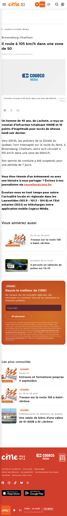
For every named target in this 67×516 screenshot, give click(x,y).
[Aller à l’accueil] (16, 5)
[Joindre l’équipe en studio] (48, 4)
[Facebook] (5, 110)
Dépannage (39, 469)
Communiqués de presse (46, 472)
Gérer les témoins (10, 472)
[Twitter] (11, 110)
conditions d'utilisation (45, 338)
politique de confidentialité (15, 338)
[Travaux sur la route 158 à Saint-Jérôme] (16, 240)
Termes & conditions (11, 469)
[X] (27, 482)
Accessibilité (27, 472)
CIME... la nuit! (32, 508)
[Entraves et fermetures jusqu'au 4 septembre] (9, 374)
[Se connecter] (63, 4)
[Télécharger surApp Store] (11, 493)
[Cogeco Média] (45, 458)
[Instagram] (9, 482)
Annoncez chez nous (22, 475)
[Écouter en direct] (37, 4)
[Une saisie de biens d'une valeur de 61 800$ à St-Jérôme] (9, 415)
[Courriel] (18, 110)
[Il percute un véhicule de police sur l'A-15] (16, 265)
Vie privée (27, 469)
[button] (14, 510)
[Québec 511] (62, 460)
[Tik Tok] (15, 482)
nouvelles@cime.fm (38, 184)
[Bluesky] (21, 482)
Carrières (6, 475)
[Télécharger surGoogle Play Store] (34, 493)
